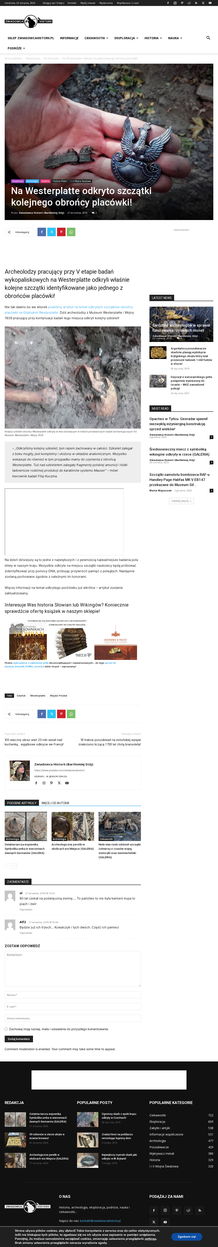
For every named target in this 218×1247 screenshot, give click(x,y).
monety (38, 666)
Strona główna (13, 58)
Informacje (69, 38)
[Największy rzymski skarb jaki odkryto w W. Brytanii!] (87, 1160)
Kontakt (72, 2)
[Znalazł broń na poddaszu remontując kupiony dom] (87, 1140)
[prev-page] (7, 865)
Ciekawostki (95, 38)
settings (150, 1239)
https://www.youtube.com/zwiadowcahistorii (59, 770)
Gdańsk (21, 695)
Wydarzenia (106, 2)
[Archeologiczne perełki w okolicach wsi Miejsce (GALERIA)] (73, 826)
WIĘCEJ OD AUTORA (55, 803)
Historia (152, 38)
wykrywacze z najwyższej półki (31, 662)
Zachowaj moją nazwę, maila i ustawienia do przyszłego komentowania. (59, 1029)
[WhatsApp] (71, 232)
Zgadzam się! (187, 1237)
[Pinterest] (182, 3)
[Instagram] (175, 3)
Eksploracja (125, 38)
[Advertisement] (136, 21)
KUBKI (29, 666)
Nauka (173, 38)
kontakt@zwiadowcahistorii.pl (100, 1221)
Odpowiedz (26, 909)
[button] (208, 38)
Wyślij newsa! (87, 2)
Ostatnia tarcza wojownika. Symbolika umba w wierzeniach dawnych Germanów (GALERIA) (24, 849)
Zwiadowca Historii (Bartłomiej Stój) (41, 212)
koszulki (19, 666)
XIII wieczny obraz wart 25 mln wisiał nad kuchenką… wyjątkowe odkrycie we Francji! (34, 742)
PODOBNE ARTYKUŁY (21, 803)
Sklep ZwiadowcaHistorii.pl (31, 38)
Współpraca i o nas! (128, 2)
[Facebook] (168, 3)
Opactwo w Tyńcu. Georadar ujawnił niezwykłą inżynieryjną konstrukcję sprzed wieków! (178, 424)
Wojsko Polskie (58, 695)
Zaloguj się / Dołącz (53, 2)
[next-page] (14, 865)
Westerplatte (37, 695)
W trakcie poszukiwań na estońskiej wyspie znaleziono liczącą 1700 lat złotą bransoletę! (109, 742)
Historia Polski (60, 181)
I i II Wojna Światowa (80, 181)
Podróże (15, 48)
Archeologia (51, 58)
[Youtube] (210, 3)
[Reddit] (189, 3)
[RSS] (196, 3)
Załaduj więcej (180, 501)
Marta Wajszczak (160, 490)
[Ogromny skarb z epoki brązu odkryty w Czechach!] (87, 1119)
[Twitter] (203, 3)
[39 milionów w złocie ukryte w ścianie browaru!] (15, 1140)
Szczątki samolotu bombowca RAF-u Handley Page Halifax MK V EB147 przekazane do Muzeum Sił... (179, 479)
